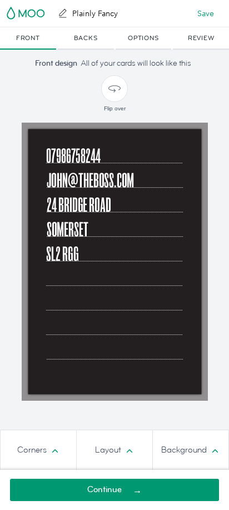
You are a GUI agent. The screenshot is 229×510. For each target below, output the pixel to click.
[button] (28, 38)
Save (205, 13)
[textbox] (115, 350)
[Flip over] (114, 88)
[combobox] (38, 450)
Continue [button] (104, 489)
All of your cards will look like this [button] (136, 63)
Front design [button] (56, 63)
